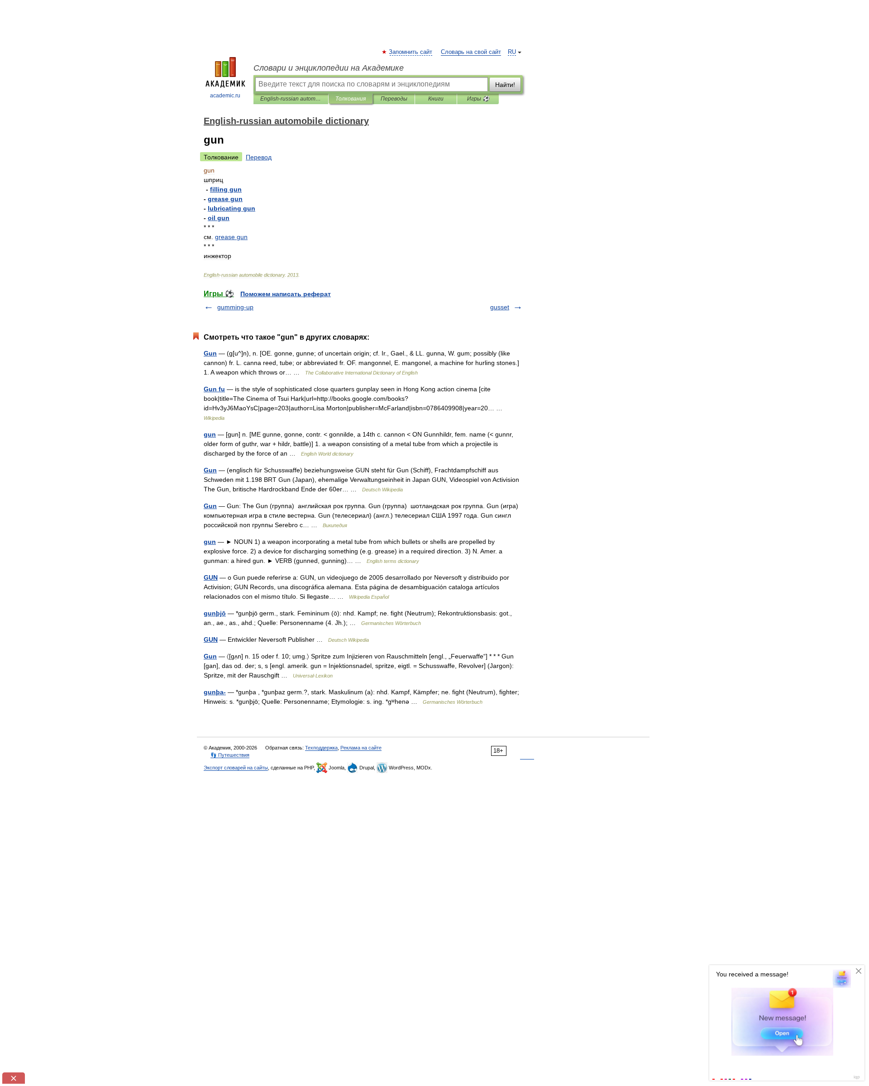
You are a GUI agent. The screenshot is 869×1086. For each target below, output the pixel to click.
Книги (436, 99)
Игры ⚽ (478, 99)
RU (512, 52)
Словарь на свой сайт (471, 52)
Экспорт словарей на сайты (236, 767)
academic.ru (225, 95)
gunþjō (215, 613)
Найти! (505, 84)
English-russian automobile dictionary (290, 99)
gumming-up (235, 307)
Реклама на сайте (361, 747)
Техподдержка (321, 747)
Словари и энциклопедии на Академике (328, 67)
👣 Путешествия (229, 755)
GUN (211, 577)
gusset (499, 307)
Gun (210, 353)
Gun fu (214, 389)
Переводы (394, 99)
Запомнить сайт (411, 52)
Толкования (350, 99)
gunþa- (215, 692)
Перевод (259, 157)
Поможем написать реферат (285, 294)
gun (210, 434)
